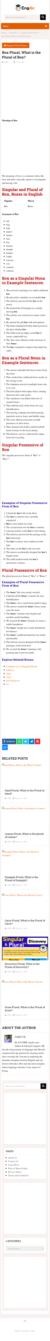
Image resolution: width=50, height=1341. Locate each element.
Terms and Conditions (18, 1175)
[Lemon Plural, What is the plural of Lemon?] (25, 818)
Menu (6, 26)
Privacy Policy (15, 1171)
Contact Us (13, 1161)
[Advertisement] (25, 90)
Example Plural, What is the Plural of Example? (21, 879)
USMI (6, 62)
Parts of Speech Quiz (18, 1168)
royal (8, 677)
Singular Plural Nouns (17, 45)
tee (7, 684)
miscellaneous (13, 680)
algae (8, 673)
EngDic (17, 1331)
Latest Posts (13, 1164)
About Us (12, 1157)
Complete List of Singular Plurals (22, 666)
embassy (10, 669)
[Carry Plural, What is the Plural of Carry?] (25, 905)
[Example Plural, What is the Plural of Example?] (25, 862)
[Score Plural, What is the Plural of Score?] (25, 992)
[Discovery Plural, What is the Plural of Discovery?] (25, 948)
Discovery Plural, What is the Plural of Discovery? (22, 965)
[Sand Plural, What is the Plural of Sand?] (25, 775)
